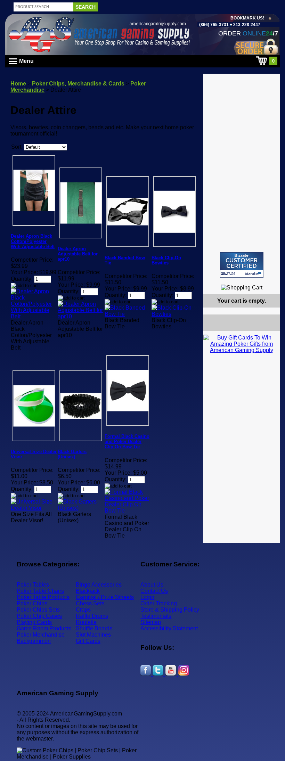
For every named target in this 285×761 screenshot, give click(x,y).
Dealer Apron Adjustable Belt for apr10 (78, 254)
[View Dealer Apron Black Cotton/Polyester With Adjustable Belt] (34, 316)
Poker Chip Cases (39, 616)
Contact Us (154, 591)
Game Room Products (44, 628)
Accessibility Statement (169, 628)
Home (18, 84)
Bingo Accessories (99, 585)
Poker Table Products (43, 597)
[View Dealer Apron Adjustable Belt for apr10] (81, 316)
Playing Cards (34, 622)
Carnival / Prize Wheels (105, 597)
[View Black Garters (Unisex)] (81, 508)
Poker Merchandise (41, 635)
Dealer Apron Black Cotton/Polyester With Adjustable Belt (33, 241)
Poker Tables (33, 585)
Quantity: (22, 279)
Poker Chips (32, 603)
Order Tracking (158, 603)
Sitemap (150, 622)
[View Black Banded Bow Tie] (128, 314)
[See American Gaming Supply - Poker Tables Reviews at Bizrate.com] (241, 265)
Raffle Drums (92, 616)
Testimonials (155, 616)
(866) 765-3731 (214, 24)
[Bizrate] (270, 281)
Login (147, 597)
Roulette (86, 622)
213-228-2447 (246, 24)
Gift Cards (88, 641)
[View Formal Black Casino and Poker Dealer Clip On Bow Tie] (128, 511)
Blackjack (88, 591)
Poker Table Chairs (40, 591)
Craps (83, 610)
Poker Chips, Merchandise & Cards (78, 84)
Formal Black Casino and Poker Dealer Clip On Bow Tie (127, 441)
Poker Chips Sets (38, 610)
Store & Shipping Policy (169, 610)
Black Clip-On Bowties (166, 260)
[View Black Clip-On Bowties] (175, 314)
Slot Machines (93, 635)
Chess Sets (90, 603)
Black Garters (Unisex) (72, 454)
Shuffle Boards (94, 628)
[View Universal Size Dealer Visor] (34, 508)
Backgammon (34, 641)
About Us (151, 585)
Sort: (17, 147)
